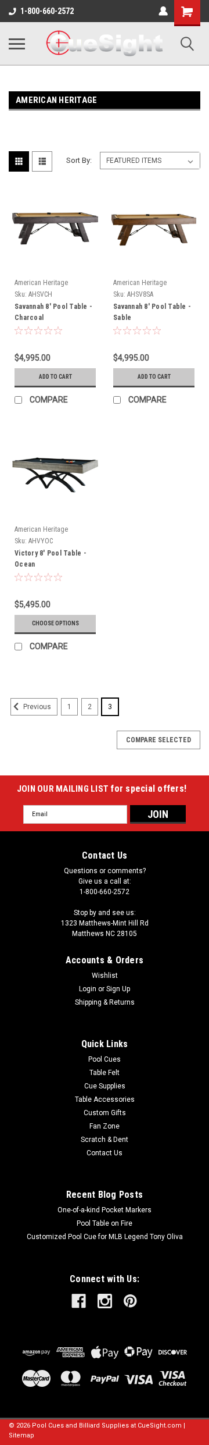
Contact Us (104, 1153)
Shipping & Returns (105, 1002)
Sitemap (21, 1435)
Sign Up (118, 989)
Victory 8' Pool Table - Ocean (51, 558)
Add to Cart (55, 376)
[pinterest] (130, 1301)
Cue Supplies (104, 1086)
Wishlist (105, 975)
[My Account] (163, 11)
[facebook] (78, 1301)
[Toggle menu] (17, 43)
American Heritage (41, 283)
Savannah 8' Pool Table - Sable (152, 312)
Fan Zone (104, 1126)
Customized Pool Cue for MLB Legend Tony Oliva (105, 1237)
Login (87, 989)
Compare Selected (158, 740)
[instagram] (105, 1301)
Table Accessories (105, 1099)
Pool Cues (104, 1059)
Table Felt (104, 1073)
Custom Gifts (105, 1113)
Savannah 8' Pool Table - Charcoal (53, 312)
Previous (36, 707)
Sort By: (79, 160)
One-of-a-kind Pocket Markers (104, 1210)
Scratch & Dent (104, 1140)
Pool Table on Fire (104, 1223)
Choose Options (55, 623)
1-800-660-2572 (47, 11)
